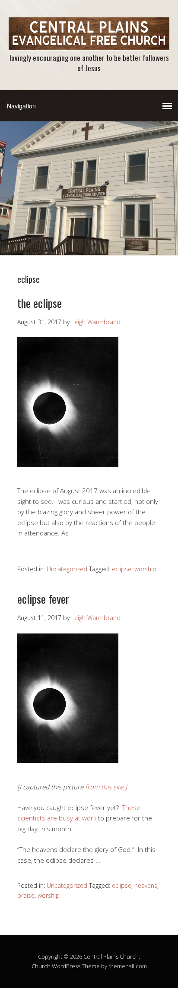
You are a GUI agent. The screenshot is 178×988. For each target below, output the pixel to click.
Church (41, 966)
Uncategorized (67, 569)
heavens (145, 885)
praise (26, 895)
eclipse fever (43, 598)
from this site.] (106, 786)
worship (145, 569)
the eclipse (39, 302)
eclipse (121, 569)
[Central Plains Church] (89, 43)
